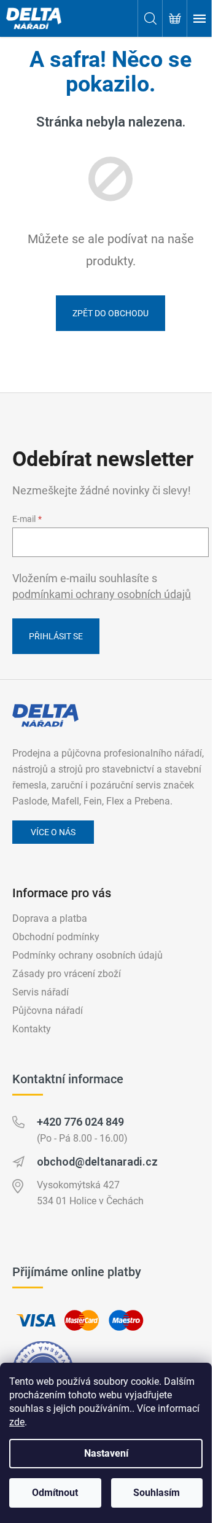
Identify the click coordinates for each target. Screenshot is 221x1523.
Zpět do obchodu (110, 313)
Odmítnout (55, 1492)
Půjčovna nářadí (47, 1010)
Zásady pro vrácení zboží (66, 974)
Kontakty (31, 1029)
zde (17, 1422)
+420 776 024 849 (80, 1121)
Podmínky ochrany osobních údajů (87, 955)
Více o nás (53, 832)
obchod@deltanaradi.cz (97, 1161)
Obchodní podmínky (55, 937)
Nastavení (106, 1453)
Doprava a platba (49, 918)
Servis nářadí (40, 992)
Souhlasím (156, 1492)
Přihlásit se (56, 636)
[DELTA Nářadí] (45, 715)
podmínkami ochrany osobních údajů (101, 594)
